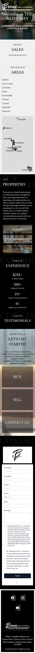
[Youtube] (17, 608)
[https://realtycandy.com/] (17, 626)
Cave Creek (7, 84)
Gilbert (5, 80)
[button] (2, 14)
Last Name (7, 476)
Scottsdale (7, 95)
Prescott (6, 111)
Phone (7, 485)
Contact (29, 639)
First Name (7, 468)
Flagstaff (6, 107)
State (6, 502)
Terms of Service (22, 582)
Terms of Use (19, 639)
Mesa (4, 91)
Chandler (6, 87)
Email (6, 493)
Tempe (5, 99)
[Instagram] (22, 598)
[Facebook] (13, 598)
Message (7, 510)
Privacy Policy (11, 582)
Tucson (5, 103)
